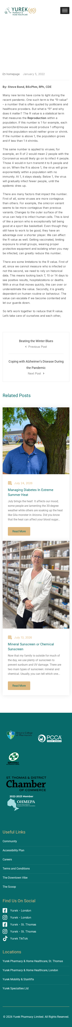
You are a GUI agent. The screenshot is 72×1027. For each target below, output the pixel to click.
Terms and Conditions (16, 868)
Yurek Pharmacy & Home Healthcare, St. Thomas (33, 961)
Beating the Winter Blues (36, 343)
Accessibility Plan (13, 850)
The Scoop (9, 886)
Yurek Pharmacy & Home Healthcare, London (30, 970)
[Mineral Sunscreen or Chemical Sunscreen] (36, 585)
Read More (19, 531)
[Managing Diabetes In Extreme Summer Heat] (36, 440)
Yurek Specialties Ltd (15, 988)
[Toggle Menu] (65, 10)
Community (10, 841)
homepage (13, 74)
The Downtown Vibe (15, 877)
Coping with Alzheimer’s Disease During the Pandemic (36, 367)
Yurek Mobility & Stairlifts (18, 979)
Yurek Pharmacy (23, 1016)
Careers (7, 859)
